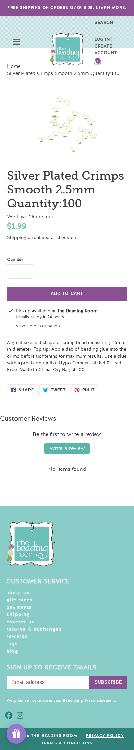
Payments (19, 607)
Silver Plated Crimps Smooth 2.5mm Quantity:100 (63, 73)
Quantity (15, 259)
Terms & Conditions (66, 743)
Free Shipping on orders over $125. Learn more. (67, 7)
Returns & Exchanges (34, 629)
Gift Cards (20, 600)
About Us (18, 593)
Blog (12, 651)
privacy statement (98, 700)
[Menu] (17, 42)
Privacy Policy (105, 735)
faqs (12, 643)
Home (13, 66)
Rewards (17, 636)
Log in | (103, 39)
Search (103, 22)
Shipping (16, 238)
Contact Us (20, 622)
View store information (38, 326)
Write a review (67, 448)
